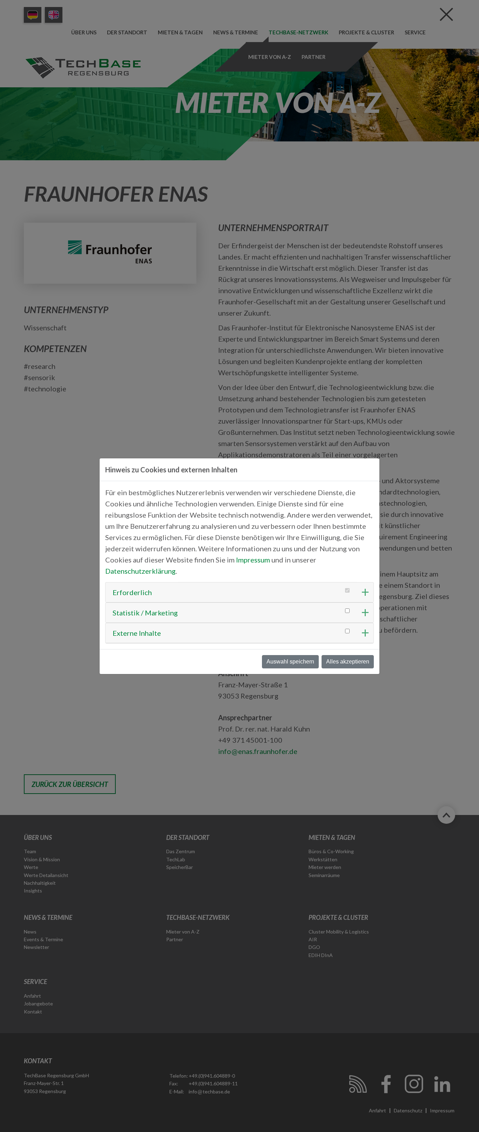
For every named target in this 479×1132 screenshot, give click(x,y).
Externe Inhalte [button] (137, 633)
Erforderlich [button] (132, 592)
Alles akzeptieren (347, 662)
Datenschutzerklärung (140, 571)
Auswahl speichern (290, 662)
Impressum (253, 559)
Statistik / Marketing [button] (145, 612)
